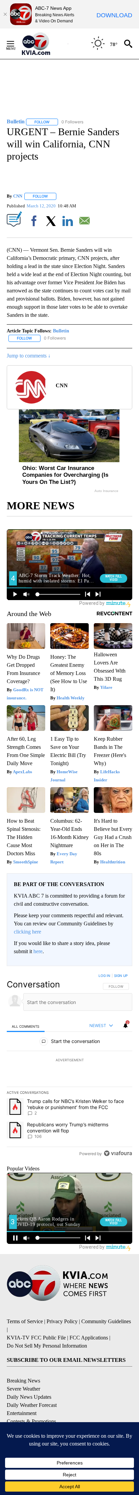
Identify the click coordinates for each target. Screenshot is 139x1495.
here (38, 951)
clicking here (27, 932)
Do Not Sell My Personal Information (47, 1346)
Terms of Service (25, 1321)
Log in (104, 976)
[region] (69, 1066)
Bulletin (61, 330)
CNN (17, 196)
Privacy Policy (62, 1321)
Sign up (121, 976)
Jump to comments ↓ (29, 356)
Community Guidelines (106, 1321)
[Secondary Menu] (15, 43)
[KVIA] (43, 44)
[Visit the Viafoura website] (118, 1153)
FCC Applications (89, 1337)
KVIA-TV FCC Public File (36, 1337)
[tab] (26, 1025)
